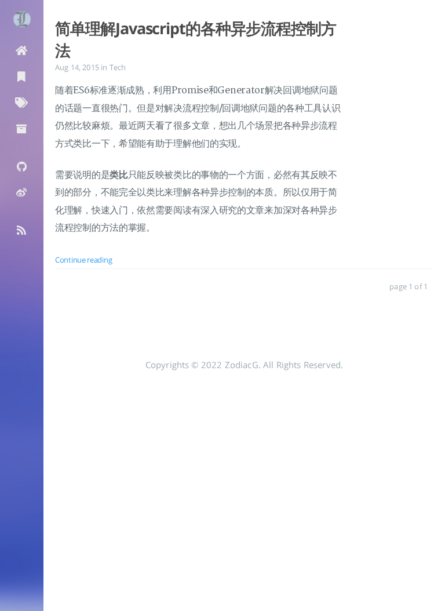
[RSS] (21, 229)
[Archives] (21, 128)
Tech (118, 67)
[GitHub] (21, 165)
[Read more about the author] (21, 19)
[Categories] (21, 76)
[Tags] (21, 102)
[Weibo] (21, 192)
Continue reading (83, 259)
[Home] (21, 50)
